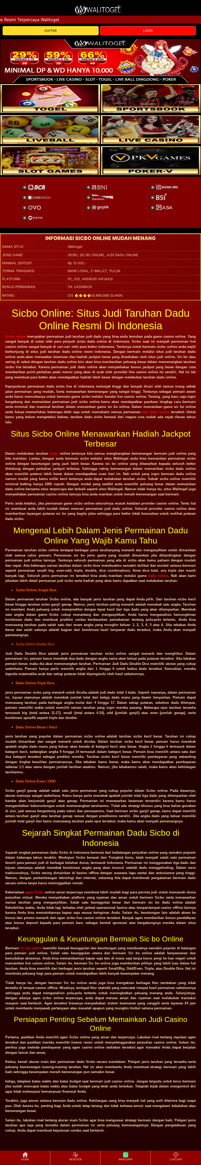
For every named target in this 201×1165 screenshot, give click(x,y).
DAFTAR (50, 31)
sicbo (53, 453)
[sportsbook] (50, 129)
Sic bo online (31, 948)
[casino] (150, 129)
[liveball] (150, 160)
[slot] (150, 98)
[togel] (50, 98)
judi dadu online (155, 412)
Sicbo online (15, 336)
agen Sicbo (34, 892)
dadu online (158, 576)
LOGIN (148, 31)
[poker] (50, 160)
